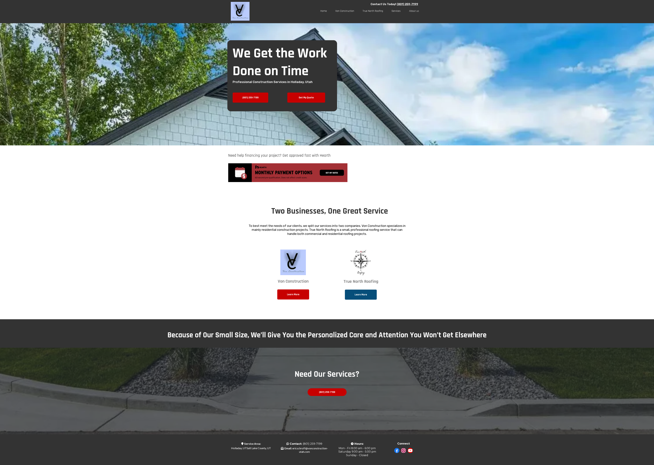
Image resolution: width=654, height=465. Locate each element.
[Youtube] (410, 450)
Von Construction (344, 11)
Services (396, 11)
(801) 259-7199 (312, 443)
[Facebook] (396, 450)
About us (414, 11)
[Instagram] (403, 450)
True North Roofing (373, 11)
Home (323, 11)
